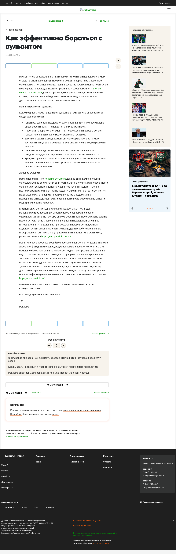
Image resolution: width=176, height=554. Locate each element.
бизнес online (164, 3)
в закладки (103, 21)
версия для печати (100, 334)
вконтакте (9, 507)
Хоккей (9, 3)
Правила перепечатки (82, 526)
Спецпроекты (77, 456)
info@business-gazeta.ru (153, 475)
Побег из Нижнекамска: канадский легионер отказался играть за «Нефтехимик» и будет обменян (147, 70)
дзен (36, 507)
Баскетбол (40, 3)
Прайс (38, 462)
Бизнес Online (14, 456)
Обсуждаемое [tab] (148, 30)
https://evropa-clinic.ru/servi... (57, 236)
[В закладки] (118, 66)
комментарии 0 (56, 21)
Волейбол (28, 3)
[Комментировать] (118, 60)
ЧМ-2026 (65, 3)
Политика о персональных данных (87, 521)
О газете (107, 462)
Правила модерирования (17, 436)
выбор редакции (140, 181)
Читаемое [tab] (136, 30)
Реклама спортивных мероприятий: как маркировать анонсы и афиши (49, 372)
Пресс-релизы (15, 29)
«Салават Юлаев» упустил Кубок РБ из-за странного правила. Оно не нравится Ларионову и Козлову (148, 47)
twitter (24, 507)
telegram (50, 507)
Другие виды (53, 3)
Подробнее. (16, 414)
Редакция (108, 456)
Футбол (18, 3)
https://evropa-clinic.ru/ (32, 278)
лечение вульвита (55, 178)
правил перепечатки (101, 543)
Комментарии (57, 384)
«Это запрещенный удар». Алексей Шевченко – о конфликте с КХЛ (147, 140)
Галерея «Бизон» (77, 462)
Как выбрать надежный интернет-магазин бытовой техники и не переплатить (53, 366)
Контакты (107, 467)
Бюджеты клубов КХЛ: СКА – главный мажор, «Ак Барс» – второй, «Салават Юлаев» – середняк (149, 190)
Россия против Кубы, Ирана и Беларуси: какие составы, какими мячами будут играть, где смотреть (147, 117)
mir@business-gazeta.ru (153, 487)
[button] (132, 208)
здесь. (55, 414)
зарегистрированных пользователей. (82, 410)
